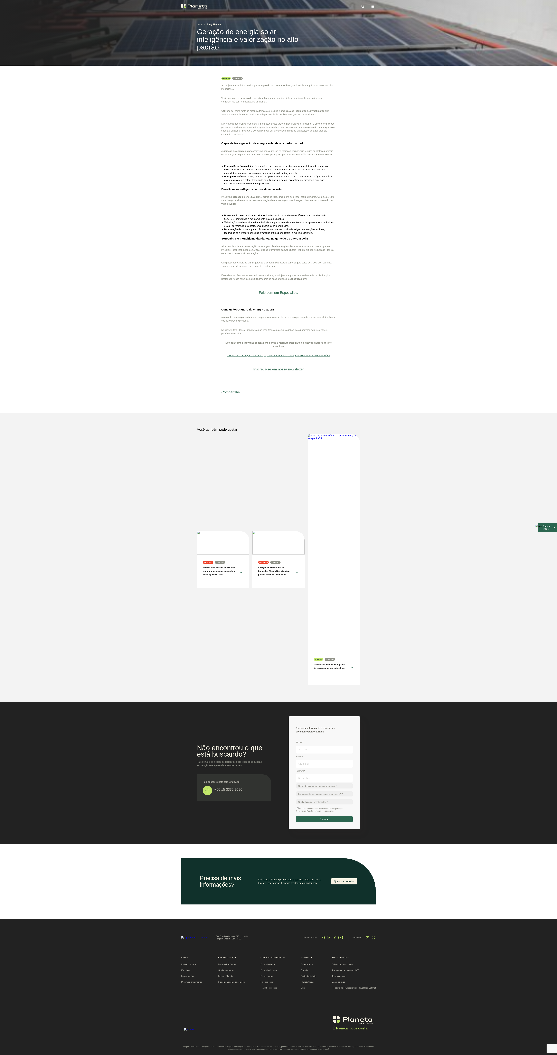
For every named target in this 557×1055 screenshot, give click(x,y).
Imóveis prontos (188, 964)
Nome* (299, 742)
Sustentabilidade (308, 976)
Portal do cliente (268, 964)
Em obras (185, 970)
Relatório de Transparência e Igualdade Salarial (354, 988)
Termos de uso (339, 976)
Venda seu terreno (226, 970)
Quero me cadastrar (344, 881)
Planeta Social (307, 982)
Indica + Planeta (225, 976)
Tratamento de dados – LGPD (345, 970)
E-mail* (299, 756)
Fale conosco (267, 982)
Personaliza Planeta (227, 964)
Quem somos (307, 964)
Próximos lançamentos (191, 982)
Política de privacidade (342, 964)
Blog (303, 988)
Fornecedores (267, 976)
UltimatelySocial (286, 939)
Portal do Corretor (269, 970)
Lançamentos (187, 976)
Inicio (199, 24)
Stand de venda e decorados (231, 982)
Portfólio (304, 970)
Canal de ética (338, 982)
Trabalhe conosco (269, 988)
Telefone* (300, 771)
